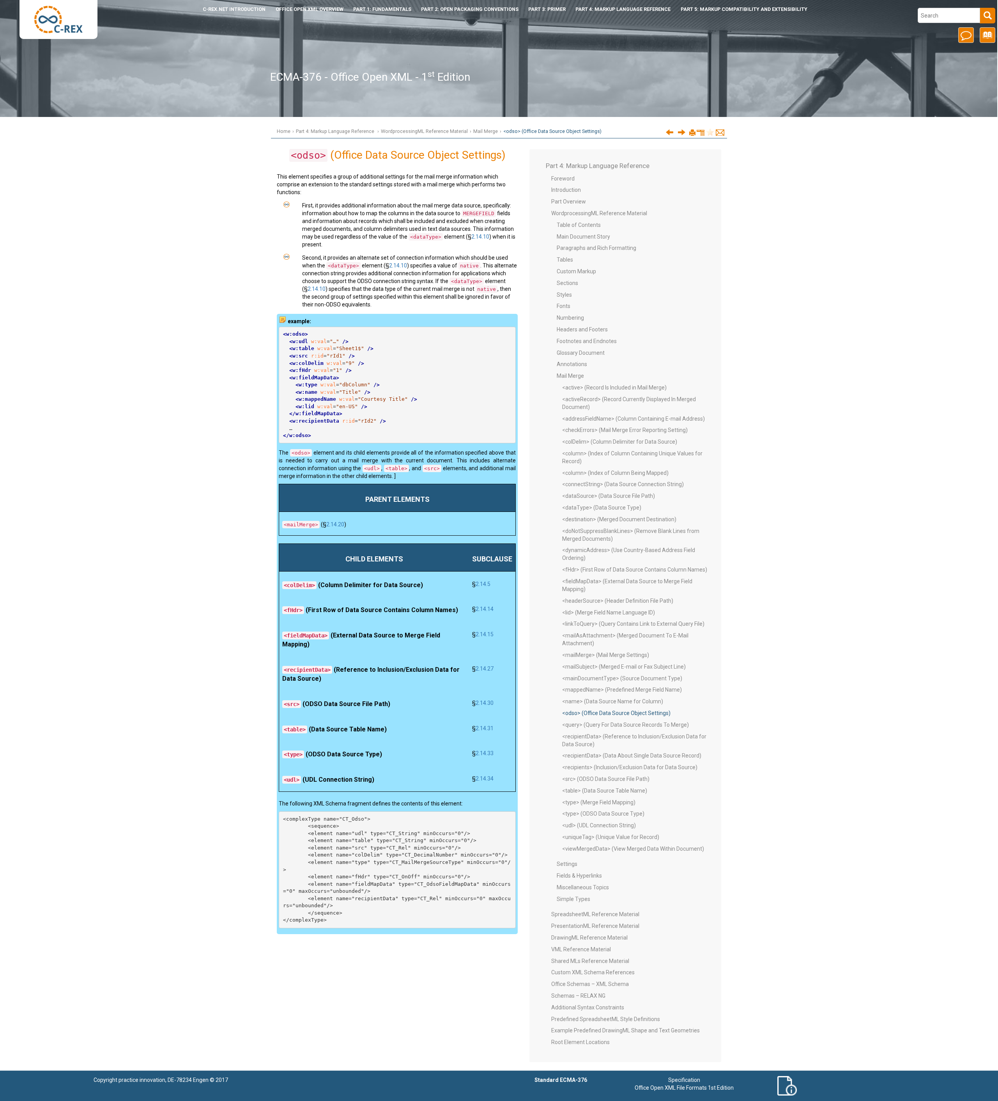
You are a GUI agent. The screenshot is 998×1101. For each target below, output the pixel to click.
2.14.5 (483, 584)
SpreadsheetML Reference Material (595, 914)
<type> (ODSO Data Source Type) (603, 814)
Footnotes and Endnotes (587, 341)
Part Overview (568, 201)
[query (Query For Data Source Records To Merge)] (681, 132)
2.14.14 (485, 609)
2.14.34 (485, 778)
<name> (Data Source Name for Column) (612, 701)
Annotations (572, 364)
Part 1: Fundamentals (382, 9)
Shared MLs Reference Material (590, 961)
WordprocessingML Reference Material (424, 131)
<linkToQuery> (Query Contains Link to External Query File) (633, 624)
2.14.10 (480, 237)
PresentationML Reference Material (595, 926)
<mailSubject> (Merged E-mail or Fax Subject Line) (624, 667)
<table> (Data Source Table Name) (604, 791)
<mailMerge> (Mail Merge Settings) (605, 655)
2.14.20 (335, 524)
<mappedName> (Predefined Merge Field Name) (622, 690)
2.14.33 (485, 753)
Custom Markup (576, 271)
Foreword (563, 178)
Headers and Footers (582, 329)
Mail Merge (485, 131)
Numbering (570, 318)
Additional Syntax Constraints (587, 1007)
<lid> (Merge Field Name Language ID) (608, 612)
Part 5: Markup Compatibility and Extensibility (744, 9)
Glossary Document (581, 353)
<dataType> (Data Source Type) (601, 507)
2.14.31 (485, 728)
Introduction (234, 9)
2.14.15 (485, 634)
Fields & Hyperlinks (579, 876)
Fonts (563, 306)
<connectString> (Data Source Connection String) (623, 484)
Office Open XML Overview (309, 9)
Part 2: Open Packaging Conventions (469, 9)
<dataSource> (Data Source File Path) (608, 496)
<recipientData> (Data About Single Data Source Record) (631, 755)
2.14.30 (485, 703)
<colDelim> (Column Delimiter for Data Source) (619, 442)
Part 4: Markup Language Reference (623, 9)
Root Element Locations (580, 1042)
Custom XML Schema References (593, 972)
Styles (564, 295)
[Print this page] (692, 133)
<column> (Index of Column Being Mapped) (615, 473)
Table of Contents (579, 225)
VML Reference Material (581, 949)
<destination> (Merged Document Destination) (619, 519)
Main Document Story (583, 237)
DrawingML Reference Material (589, 938)
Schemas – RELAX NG (578, 996)
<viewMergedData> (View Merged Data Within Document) (633, 849)
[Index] (986, 38)
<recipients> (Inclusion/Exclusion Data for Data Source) (629, 767)
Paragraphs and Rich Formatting (596, 248)
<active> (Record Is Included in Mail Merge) (614, 387)
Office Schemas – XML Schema (590, 984)
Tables (565, 260)
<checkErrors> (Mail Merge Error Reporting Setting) (625, 430)
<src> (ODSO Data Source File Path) (605, 779)
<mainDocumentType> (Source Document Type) (622, 678)
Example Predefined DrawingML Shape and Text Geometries (625, 1030)
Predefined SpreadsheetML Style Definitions (605, 1019)
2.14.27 (485, 669)
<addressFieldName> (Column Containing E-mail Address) (633, 419)
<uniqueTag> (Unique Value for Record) (610, 837)
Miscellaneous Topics (583, 887)
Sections (567, 283)
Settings (567, 864)
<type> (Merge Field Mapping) (598, 802)
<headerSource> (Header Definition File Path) (617, 601)
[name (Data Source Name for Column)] (669, 132)
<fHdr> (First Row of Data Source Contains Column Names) (634, 569)
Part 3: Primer (547, 9)
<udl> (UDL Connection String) (599, 825)
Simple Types (573, 899)
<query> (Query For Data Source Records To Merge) (625, 725)
